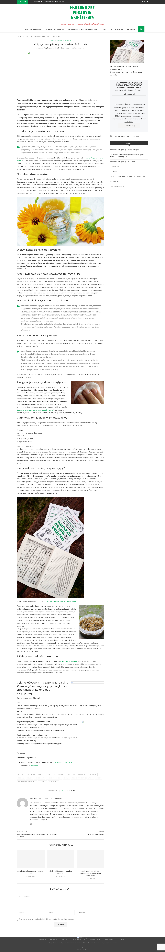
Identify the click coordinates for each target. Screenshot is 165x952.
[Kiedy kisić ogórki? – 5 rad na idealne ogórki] (61, 859)
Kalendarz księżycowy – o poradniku (123, 162)
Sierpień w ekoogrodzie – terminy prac (50, 2)
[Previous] (30, 2)
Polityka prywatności (78, 939)
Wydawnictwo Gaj (58, 943)
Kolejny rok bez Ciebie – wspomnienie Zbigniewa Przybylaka (90, 873)
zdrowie (42, 781)
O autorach (114, 171)
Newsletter (131, 29)
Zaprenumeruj (117, 29)
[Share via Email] (74, 790)
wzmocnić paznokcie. (68, 661)
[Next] (32, 2)
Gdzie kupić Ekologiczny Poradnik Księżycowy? (127, 176)
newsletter (34, 766)
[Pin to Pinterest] (71, 790)
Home (19, 36)
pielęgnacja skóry (54, 778)
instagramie (68, 762)
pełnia (29, 778)
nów (48, 774)
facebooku (59, 762)
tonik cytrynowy (78, 778)
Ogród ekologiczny (33, 29)
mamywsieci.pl (108, 939)
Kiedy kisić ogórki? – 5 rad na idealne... (60, 872)
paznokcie (92, 774)
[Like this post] (64, 790)
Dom (104, 29)
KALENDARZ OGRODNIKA (55, 29)
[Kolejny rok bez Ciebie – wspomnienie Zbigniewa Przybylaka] (90, 859)
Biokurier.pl (122, 939)
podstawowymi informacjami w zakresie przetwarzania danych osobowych (129, 119)
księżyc (20, 774)
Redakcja (53, 939)
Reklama (64, 939)
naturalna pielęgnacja (35, 774)
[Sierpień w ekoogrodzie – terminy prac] (31, 859)
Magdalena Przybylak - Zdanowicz (56, 48)
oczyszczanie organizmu (76, 774)
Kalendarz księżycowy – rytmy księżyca (124, 150)
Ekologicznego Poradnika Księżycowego (61, 601)
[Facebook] (142, 2)
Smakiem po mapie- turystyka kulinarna (105, 943)
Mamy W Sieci (83, 943)
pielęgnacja (40, 778)
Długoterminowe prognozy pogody (83, 29)
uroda (90, 778)
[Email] (147, 2)
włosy (98, 778)
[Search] (139, 29)
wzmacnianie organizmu (26, 781)
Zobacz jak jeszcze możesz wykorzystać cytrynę (35, 410)
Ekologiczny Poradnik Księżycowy (127, 136)
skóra (66, 778)
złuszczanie (53, 781)
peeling (21, 778)
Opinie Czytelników (117, 186)
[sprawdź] (113, 75)
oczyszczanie (59, 774)
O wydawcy (114, 166)
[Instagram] (144, 2)
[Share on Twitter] (69, 791)
